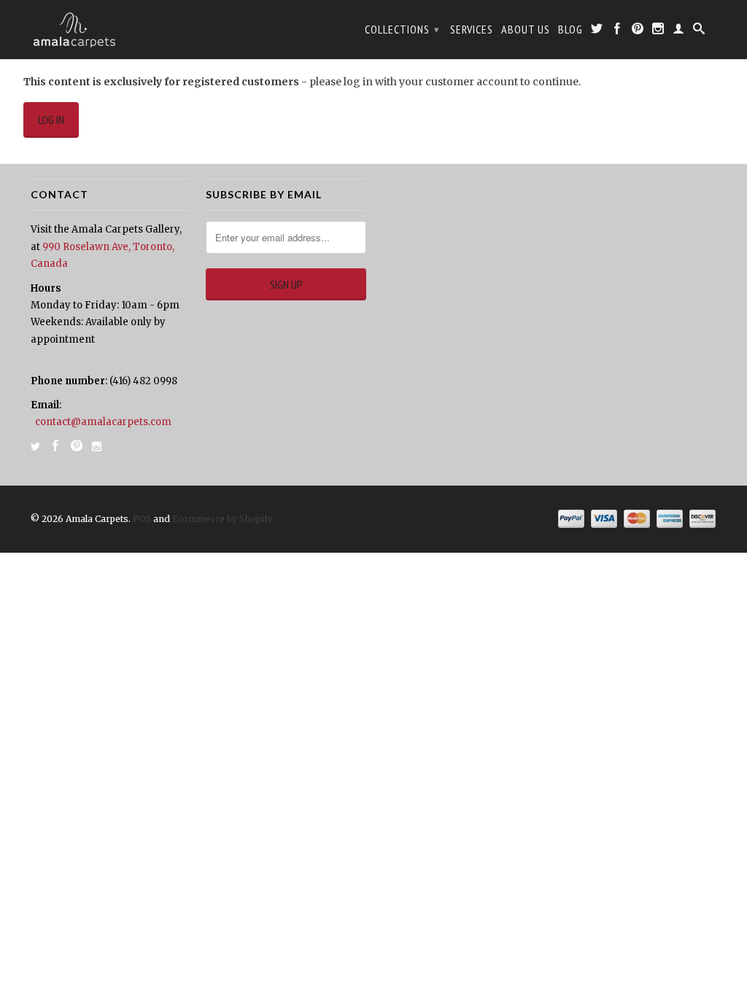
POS (142, 518)
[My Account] (679, 31)
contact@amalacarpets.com (103, 422)
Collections (402, 29)
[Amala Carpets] (111, 29)
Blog (570, 29)
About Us (525, 29)
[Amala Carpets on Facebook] (617, 31)
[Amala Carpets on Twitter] (597, 31)
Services (471, 29)
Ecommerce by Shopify (222, 518)
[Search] (699, 31)
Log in (51, 119)
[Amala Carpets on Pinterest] (638, 31)
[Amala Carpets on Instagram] (658, 31)
